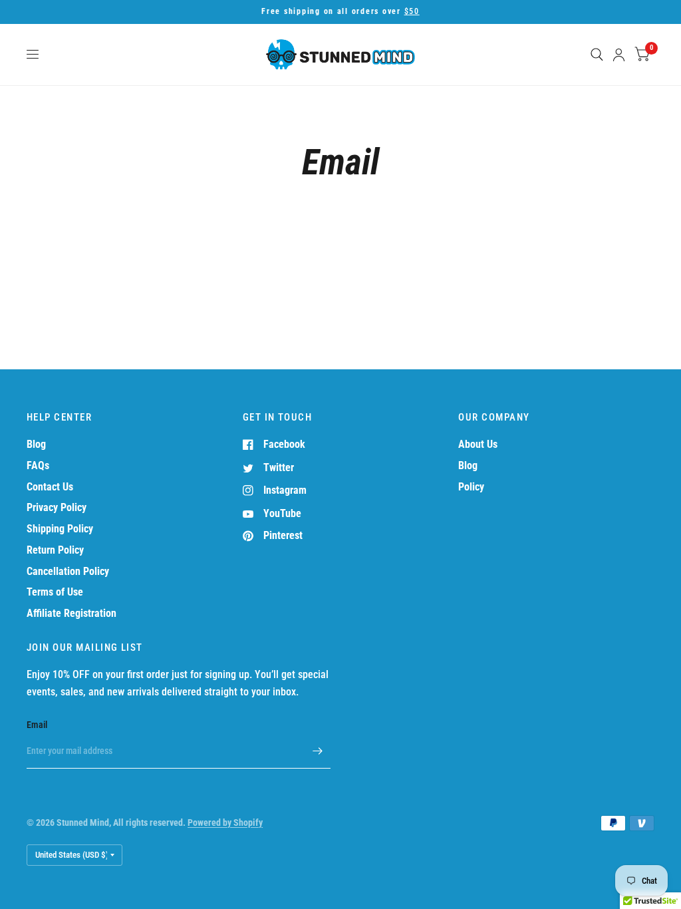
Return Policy (55, 550)
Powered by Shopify (225, 822)
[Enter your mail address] (317, 751)
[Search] (597, 54)
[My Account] (619, 54)
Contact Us (50, 486)
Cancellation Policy (68, 571)
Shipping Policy (60, 528)
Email (37, 724)
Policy (471, 486)
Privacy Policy (56, 507)
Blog (36, 444)
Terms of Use (55, 592)
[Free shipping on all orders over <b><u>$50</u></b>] (340, 12)
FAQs (38, 465)
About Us (477, 444)
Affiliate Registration (71, 613)
